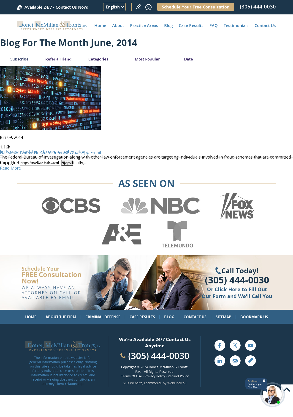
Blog (168, 25)
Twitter (235, 345)
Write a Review (138, 6)
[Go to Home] (52, 28)
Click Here (227, 289)
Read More (10, 168)
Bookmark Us (254, 316)
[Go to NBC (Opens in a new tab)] (160, 218)
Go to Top (287, 389)
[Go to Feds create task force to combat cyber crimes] (50, 129)
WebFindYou (177, 383)
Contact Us (265, 25)
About (118, 25)
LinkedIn (219, 360)
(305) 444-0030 (258, 6)
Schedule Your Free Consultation (196, 7)
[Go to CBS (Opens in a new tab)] (70, 218)
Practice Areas (144, 25)
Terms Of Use (131, 376)
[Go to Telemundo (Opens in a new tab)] (177, 246)
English (113, 7)
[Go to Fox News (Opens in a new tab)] (236, 218)
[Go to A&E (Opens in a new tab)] (122, 246)
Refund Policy (178, 376)
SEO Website (132, 383)
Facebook (219, 345)
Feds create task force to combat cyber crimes (44, 151)
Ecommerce (153, 383)
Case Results (191, 25)
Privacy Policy (155, 376)
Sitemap (223, 316)
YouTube (250, 345)
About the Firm (61, 316)
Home (100, 25)
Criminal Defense (102, 316)
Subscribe (19, 59)
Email (95, 152)
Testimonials (236, 25)
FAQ (213, 25)
